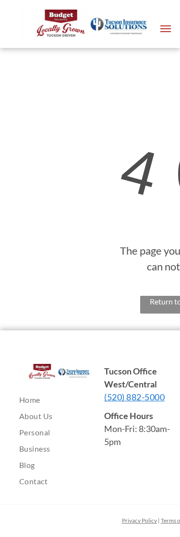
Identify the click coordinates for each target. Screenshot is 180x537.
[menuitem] (62, 400)
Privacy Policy (139, 520)
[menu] (165, 28)
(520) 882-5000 (134, 397)
